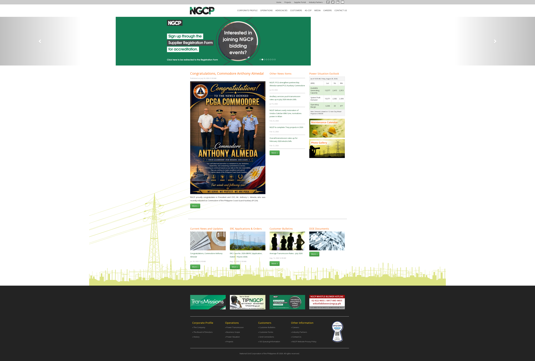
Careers (295, 327)
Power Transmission (235, 327)
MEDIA (317, 10)
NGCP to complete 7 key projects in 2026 (286, 127)
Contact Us (296, 337)
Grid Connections (266, 337)
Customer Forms (266, 332)
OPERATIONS (266, 10)
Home (278, 2)
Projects (287, 2)
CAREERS (327, 10)
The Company (199, 327)
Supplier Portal (300, 2)
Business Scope (233, 332)
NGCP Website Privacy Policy (304, 341)
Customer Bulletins (267, 327)
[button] (40, 41)
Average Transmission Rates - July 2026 (286, 253)
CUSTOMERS (296, 10)
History (197, 337)
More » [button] (195, 206)
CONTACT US (341, 10)
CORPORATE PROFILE (247, 10)
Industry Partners (316, 2)
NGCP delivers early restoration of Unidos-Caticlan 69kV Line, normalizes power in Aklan (285, 113)
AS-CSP (308, 10)
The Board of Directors (203, 332)
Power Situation (233, 337)
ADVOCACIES (281, 10)
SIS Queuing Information (269, 341)
